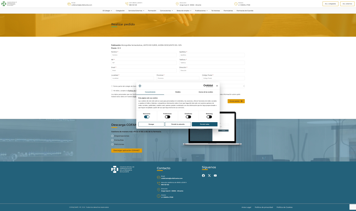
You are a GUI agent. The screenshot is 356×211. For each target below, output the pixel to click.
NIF (113, 60)
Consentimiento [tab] (150, 92)
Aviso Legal (246, 207)
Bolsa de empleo (183, 11)
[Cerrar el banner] (217, 85)
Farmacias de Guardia (245, 11)
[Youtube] (215, 175)
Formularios (228, 11)
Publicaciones (200, 11)
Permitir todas (204, 124)
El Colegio (106, 11)
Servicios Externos (135, 11)
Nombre (114, 52)
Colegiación (120, 11)
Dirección (183, 67)
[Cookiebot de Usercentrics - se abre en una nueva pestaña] (205, 85)
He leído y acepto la (128, 91)
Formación (152, 11)
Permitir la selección (178, 124)
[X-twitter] (209, 175)
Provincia (160, 75)
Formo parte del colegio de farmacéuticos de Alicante (132, 86)
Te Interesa (215, 11)
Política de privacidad (264, 207)
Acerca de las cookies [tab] (206, 92)
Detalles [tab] (178, 92)
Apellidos (183, 52)
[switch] (167, 116)
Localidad (115, 75)
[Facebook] (203, 175)
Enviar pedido (235, 101)
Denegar (151, 124)
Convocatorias (165, 11)
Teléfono (183, 60)
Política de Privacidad (135, 91)
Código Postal (207, 75)
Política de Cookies (284, 207)
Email (113, 67)
